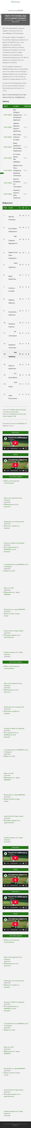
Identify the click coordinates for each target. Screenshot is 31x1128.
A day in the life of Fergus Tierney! (13, 631)
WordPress (15, 1125)
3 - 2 (25, 115)
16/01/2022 (8, 194)
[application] (15, 443)
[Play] (5, 448)
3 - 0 (25, 170)
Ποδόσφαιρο (15, 22)
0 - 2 (25, 158)
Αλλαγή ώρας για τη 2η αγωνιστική (14, 521)
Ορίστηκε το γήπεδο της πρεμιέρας (14, 543)
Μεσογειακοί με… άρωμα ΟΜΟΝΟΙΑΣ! (14, 609)
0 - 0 (25, 137)
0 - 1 (25, 194)
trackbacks (21, 423)
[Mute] (23, 448)
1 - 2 (25, 147)
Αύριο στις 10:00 (9, 588)
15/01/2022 (8, 115)
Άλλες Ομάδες (21, 20)
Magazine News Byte (16, 1124)
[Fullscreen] (26, 448)
